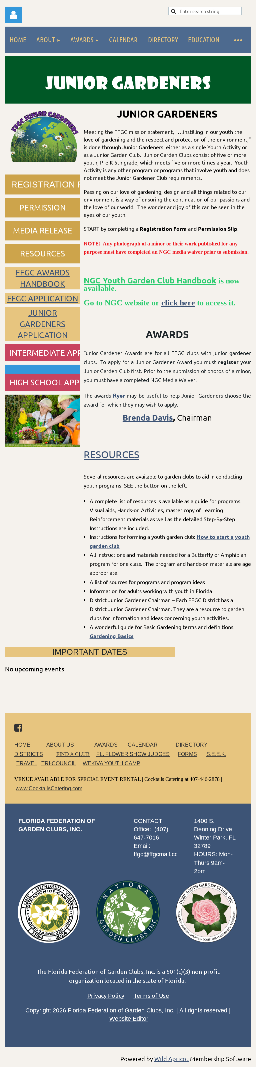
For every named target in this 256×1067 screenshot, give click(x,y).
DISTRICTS (28, 754)
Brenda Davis (148, 417)
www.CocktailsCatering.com (49, 788)
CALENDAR (143, 745)
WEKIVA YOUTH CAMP (111, 763)
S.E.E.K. (216, 754)
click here (178, 302)
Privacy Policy (105, 995)
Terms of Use (151, 995)
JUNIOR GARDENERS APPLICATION (43, 324)
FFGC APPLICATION (42, 298)
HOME (22, 745)
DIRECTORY (192, 745)
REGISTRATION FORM (57, 184)
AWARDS (106, 745)
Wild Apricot (171, 1058)
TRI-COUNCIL (58, 763)
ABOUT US (60, 745)
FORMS (187, 754)
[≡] (237, 40)
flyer (119, 395)
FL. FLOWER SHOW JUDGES (133, 754)
